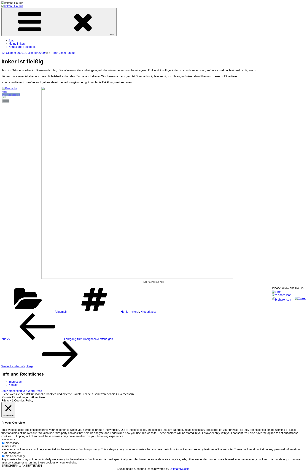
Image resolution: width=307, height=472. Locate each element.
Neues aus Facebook (22, 46)
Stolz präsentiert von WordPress (21, 390)
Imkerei (134, 311)
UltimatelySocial (180, 468)
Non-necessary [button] (11, 452)
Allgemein (61, 311)
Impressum (15, 381)
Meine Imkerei (17, 43)
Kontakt (13, 384)
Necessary (12, 442)
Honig (124, 311)
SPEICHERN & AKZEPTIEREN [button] (21, 465)
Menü (112, 34)
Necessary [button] (8, 439)
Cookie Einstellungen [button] (15, 397)
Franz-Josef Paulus (63, 52)
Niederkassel (149, 311)
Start (11, 40)
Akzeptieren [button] (38, 397)
